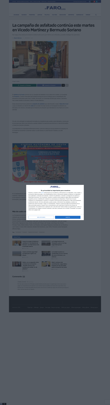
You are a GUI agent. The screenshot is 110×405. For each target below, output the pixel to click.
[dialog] (55, 202)
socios (42, 192)
